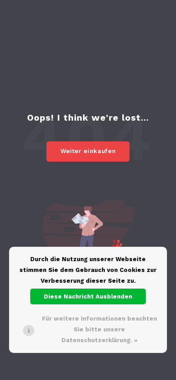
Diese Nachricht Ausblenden (88, 296)
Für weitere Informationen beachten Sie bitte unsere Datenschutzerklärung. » (99, 329)
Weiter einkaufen (88, 151)
